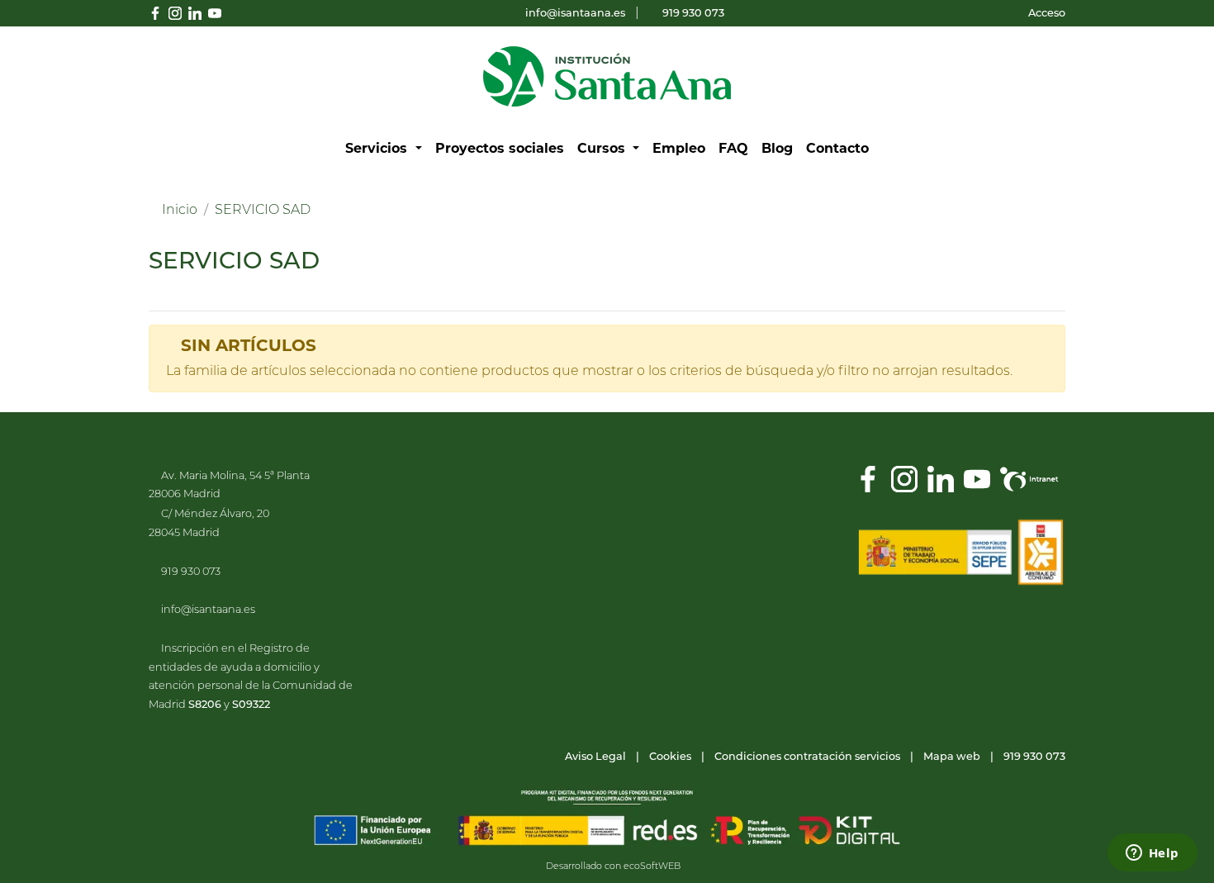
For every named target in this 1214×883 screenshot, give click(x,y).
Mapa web (951, 757)
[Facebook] (868, 479)
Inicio (179, 210)
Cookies (670, 757)
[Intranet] (1029, 479)
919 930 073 (693, 13)
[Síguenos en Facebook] (155, 13)
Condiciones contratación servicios (807, 757)
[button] (383, 148)
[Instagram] (904, 479)
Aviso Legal (595, 757)
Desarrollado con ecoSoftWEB (612, 866)
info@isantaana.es (575, 13)
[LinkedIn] (940, 479)
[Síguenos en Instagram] (175, 13)
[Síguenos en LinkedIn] (195, 13)
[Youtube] (977, 479)
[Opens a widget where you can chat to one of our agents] (1152, 854)
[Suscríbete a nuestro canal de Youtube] (214, 13)
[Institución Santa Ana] (607, 76)
